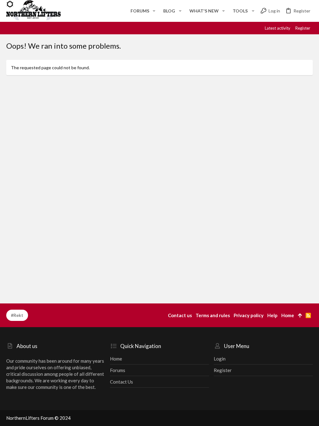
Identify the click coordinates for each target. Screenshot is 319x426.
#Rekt (17, 315)
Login (220, 358)
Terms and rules (213, 315)
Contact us (121, 382)
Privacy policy (249, 315)
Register (223, 370)
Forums (117, 370)
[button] (154, 11)
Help (272, 315)
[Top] (300, 315)
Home (116, 358)
